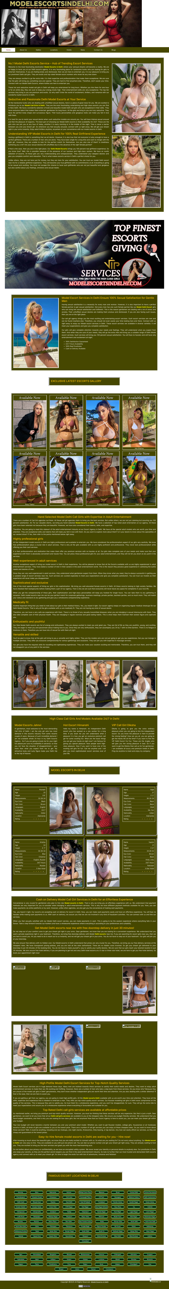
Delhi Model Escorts (59, 149)
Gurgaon (150, 1254)
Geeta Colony (150, 1202)
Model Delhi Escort (144, 307)
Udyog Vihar (134, 1231)
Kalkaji (69, 1212)
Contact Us (98, 50)
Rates (83, 50)
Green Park (52, 1207)
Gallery (38, 50)
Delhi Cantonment (149, 1197)
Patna (37, 1264)
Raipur (85, 1264)
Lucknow (101, 1259)
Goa (150, 1264)
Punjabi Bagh (85, 1226)
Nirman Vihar (118, 1221)
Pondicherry (53, 1264)
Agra (20, 1254)
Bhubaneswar (85, 1254)
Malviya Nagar (53, 1216)
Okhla (37, 1226)
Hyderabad (20, 1259)
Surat (101, 1264)
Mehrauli (101, 1216)
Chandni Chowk (37, 1197)
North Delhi (134, 1221)
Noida (102, 1221)
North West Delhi (21, 1226)
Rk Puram (118, 1226)
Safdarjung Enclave (21, 1231)
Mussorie (150, 1259)
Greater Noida (36, 1207)
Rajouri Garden (101, 1226)
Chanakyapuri (20, 1197)
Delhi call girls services (60, 1116)
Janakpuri (53, 1212)
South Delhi (85, 1231)
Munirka (20, 1221)
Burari (118, 1192)
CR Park (101, 1197)
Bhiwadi (69, 1254)
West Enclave (133, 1236)
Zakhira (149, 1236)
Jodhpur (53, 1259)
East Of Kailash (85, 1202)
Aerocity (20, 1192)
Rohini (134, 1226)
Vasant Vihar (53, 1236)
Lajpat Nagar (134, 1212)
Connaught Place (85, 1197)
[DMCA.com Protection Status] (84, 1286)
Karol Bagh (117, 1212)
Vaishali (20, 1236)
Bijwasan (101, 1192)
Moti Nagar (133, 1216)
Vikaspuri (85, 1236)
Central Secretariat (150, 1192)
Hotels (69, 50)
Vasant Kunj (37, 1236)
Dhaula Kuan (37, 1202)
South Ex (101, 1231)
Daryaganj (117, 1197)
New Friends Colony (85, 1221)
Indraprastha (37, 1212)
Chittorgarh (117, 1254)
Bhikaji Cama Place (85, 1192)
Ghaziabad (85, 1241)
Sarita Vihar (53, 1231)
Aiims (36, 1192)
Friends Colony (117, 1202)
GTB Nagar (69, 1207)
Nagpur (20, 1264)
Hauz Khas (117, 1207)
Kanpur (69, 1259)
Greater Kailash (20, 1207)
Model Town (117, 1216)
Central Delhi (134, 1192)
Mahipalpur (36, 1216)
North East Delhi (150, 1221)
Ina (134, 1207)
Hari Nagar (85, 1207)
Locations (54, 50)
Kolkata (85, 1259)
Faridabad (101, 1202)
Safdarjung (150, 1226)
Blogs (114, 50)
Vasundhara (69, 1236)
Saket (37, 1231)
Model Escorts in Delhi (53, 67)
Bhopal (61, 1269)
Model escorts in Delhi (74, 903)
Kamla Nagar (101, 1212)
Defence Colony (134, 1197)
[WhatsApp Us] (159, 1281)
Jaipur (37, 1259)
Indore (77, 1269)
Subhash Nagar (118, 1231)
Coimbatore (109, 1269)
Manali (118, 1259)
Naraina (36, 1221)
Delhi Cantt (20, 1202)
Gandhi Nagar (133, 1202)
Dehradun (134, 1254)
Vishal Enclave (101, 1236)
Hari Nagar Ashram (101, 1207)
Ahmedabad (37, 1254)
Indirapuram (21, 1212)
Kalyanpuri (85, 1212)
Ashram (69, 1192)
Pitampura (69, 1226)
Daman (93, 1269)
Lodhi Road (20, 1216)
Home (8, 50)
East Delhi (69, 1202)
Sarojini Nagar (69, 1231)
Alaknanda (52, 1192)
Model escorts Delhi (91, 1098)
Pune (69, 1264)
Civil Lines (69, 1197)
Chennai (101, 1254)
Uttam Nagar (150, 1231)
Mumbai (133, 1259)
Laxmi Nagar (150, 1212)
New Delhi (69, 1221)
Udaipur (117, 1264)
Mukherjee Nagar (149, 1216)
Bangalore (53, 1254)
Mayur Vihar (85, 1216)
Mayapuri (69, 1216)
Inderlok (149, 1207)
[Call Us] (159, 1279)
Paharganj (53, 1226)
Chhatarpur (53, 1197)
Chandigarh (133, 1264)
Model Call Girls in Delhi (35, 105)
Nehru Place (52, 1221)
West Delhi (117, 1236)
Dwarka (53, 1202)
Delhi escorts (100, 934)
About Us (23, 50)
